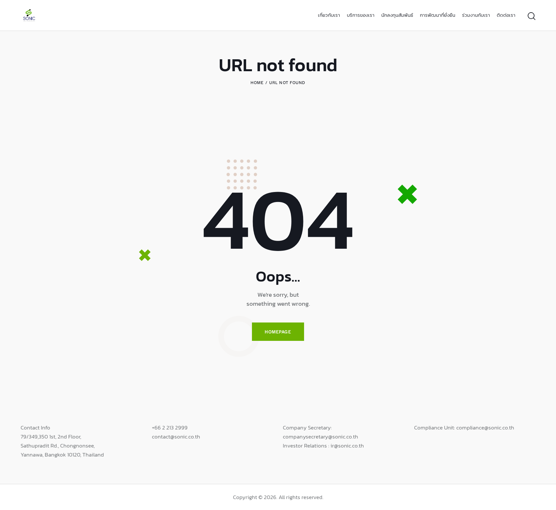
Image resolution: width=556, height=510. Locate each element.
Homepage (278, 332)
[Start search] (531, 16)
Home (257, 82)
